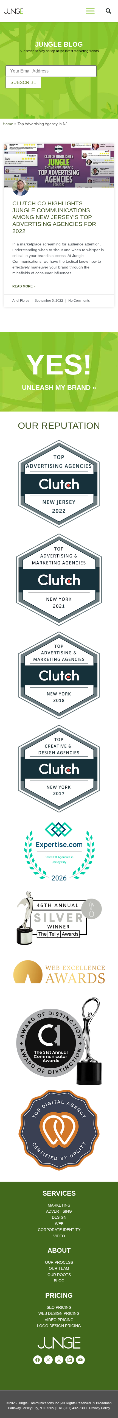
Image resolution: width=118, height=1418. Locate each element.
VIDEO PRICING (59, 1320)
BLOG (59, 1281)
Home (8, 124)
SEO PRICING (59, 1307)
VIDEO (59, 1236)
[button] (108, 10)
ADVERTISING (59, 1211)
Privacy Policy (99, 1408)
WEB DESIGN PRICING (59, 1313)
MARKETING (59, 1205)
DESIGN (59, 1217)
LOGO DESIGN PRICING (59, 1326)
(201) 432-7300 (75, 1408)
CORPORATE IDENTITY (59, 1229)
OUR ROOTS (59, 1274)
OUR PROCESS (59, 1262)
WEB (59, 1223)
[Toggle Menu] (90, 10)
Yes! (59, 365)
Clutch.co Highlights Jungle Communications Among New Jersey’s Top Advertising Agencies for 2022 (54, 217)
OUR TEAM (59, 1268)
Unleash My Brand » (59, 387)
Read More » (23, 286)
